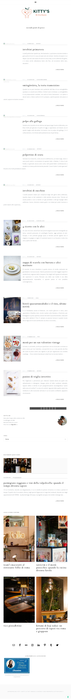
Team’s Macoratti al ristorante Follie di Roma (17, 566)
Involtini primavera (33, 49)
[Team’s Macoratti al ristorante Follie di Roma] (19, 539)
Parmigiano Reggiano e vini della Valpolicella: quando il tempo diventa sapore (34, 484)
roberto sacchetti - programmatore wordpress (65, 699)
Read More (60, 69)
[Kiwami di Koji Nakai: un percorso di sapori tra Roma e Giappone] (51, 600)
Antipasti (38, 43)
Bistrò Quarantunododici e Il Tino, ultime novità (44, 305)
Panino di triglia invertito (37, 376)
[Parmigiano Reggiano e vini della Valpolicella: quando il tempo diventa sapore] (35, 466)
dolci (38, 336)
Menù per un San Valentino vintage (41, 342)
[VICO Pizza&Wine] (19, 600)
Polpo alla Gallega (32, 121)
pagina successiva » (60, 409)
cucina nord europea (42, 79)
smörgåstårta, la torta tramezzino (41, 85)
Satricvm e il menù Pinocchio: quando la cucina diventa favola (51, 567)
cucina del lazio (40, 220)
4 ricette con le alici (34, 226)
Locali (37, 298)
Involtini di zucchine (34, 190)
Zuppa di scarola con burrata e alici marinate (42, 264)
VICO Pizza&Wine (13, 625)
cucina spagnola (41, 115)
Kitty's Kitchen (35, 12)
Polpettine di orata (33, 154)
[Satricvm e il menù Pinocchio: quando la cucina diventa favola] (51, 539)
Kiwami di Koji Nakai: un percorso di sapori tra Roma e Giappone (51, 628)
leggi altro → (14, 424)
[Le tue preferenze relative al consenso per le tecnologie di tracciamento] (68, 697)
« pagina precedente (35, 409)
